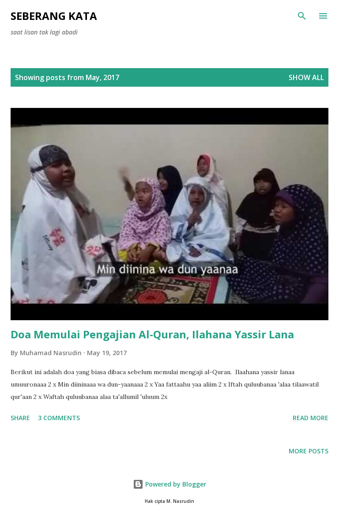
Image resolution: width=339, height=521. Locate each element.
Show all (306, 77)
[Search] (302, 16)
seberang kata (54, 15)
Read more (310, 418)
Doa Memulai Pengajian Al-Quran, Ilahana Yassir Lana (152, 334)
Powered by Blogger (174, 484)
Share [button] (20, 418)
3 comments (59, 418)
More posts (308, 451)
